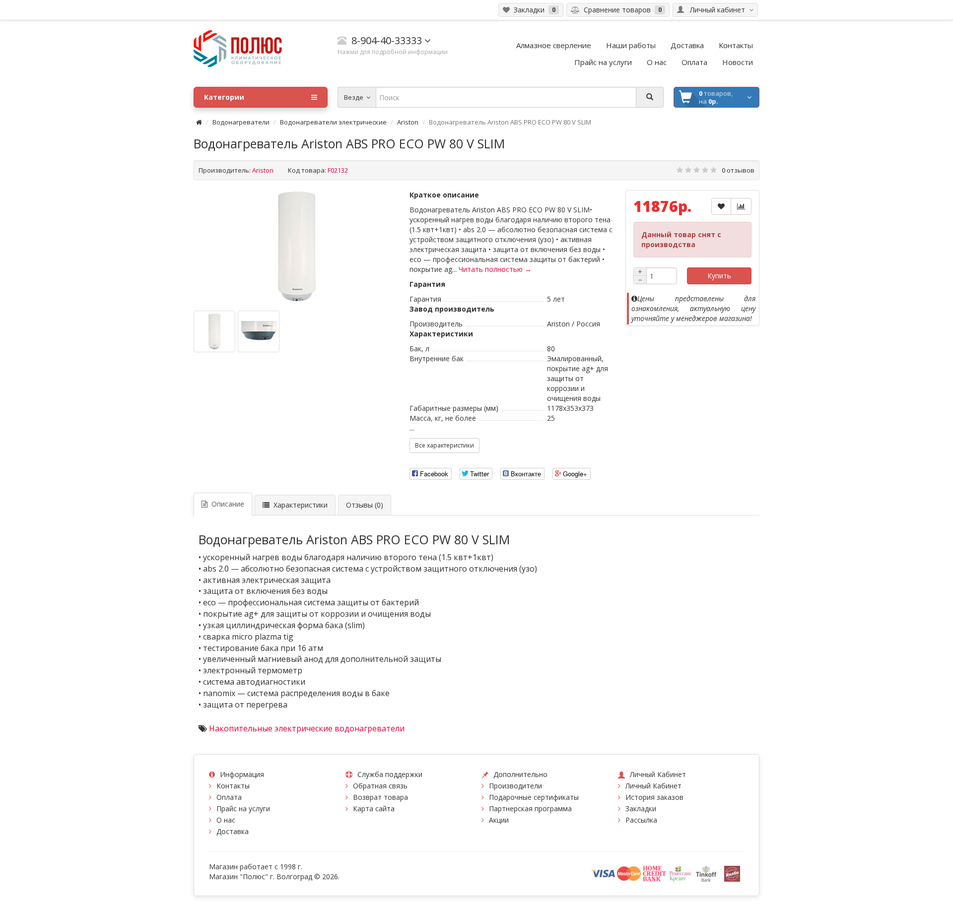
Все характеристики (444, 445)
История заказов (654, 797)
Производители (515, 785)
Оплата (229, 797)
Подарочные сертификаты (534, 797)
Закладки (640, 808)
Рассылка (641, 820)
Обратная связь (380, 785)
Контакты (233, 785)
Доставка (232, 831)
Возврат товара (380, 797)
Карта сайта (374, 808)
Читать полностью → (495, 269)
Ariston (407, 122)
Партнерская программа (530, 808)
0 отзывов (738, 170)
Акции (499, 820)
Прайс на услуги (243, 808)
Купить (719, 275)
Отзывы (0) (364, 505)
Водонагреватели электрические (333, 122)
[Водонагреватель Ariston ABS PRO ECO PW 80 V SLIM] (296, 246)
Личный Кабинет (653, 785)
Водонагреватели (241, 122)
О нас (225, 820)
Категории (224, 97)
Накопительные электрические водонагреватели (307, 728)
